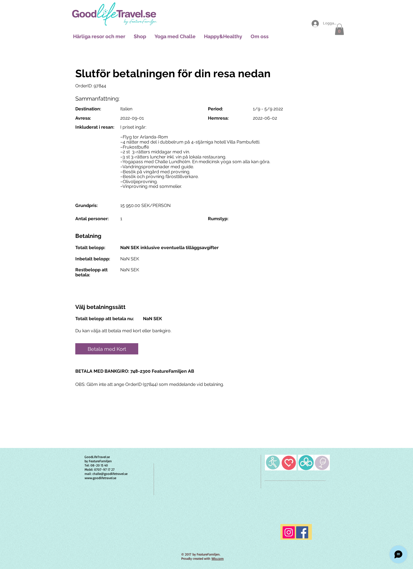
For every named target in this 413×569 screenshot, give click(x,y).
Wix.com (218, 558)
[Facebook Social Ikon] (302, 532)
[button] (339, 29)
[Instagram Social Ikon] (289, 532)
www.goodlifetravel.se (100, 478)
